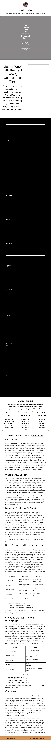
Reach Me (31, 13)
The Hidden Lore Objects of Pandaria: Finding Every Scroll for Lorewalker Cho (29, 195)
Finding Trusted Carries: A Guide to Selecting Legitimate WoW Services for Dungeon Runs (29, 171)
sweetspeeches (25, 10)
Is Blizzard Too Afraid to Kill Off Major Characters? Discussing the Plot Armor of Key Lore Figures (30, 344)
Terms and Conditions (40, 13)
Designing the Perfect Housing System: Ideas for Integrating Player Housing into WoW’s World (30, 316)
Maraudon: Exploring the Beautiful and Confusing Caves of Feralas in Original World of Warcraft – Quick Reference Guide (29, 141)
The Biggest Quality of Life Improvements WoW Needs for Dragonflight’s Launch (28, 290)
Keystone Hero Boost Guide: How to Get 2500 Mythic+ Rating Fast (29, 266)
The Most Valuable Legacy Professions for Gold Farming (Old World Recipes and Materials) (29, 375)
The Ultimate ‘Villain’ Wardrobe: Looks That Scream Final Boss (29, 244)
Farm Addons (9, 13)
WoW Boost (37, 435)
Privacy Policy (25, 13)
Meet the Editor (16, 13)
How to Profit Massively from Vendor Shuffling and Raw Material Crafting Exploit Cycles (29, 219)
